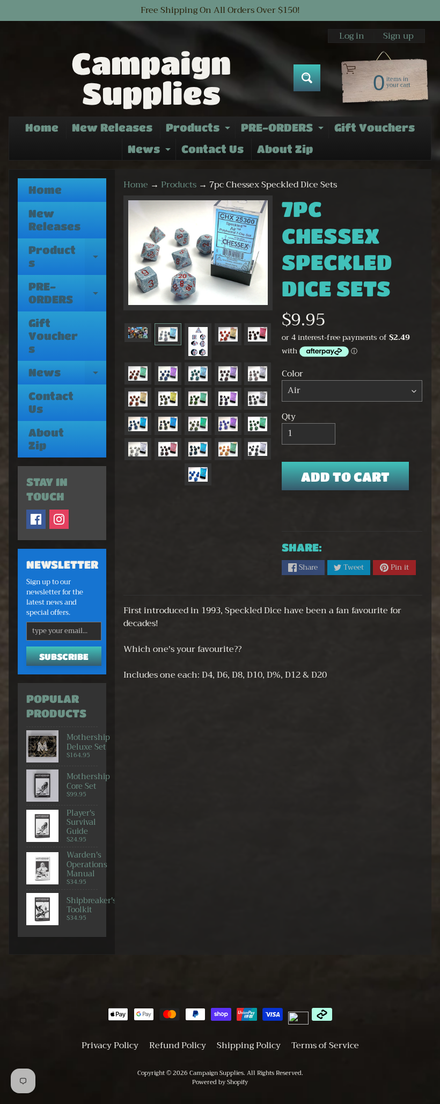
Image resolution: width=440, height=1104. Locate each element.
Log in (351, 36)
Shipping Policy (249, 1045)
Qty (289, 416)
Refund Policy (177, 1045)
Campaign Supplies (151, 78)
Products (199, 130)
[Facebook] (36, 519)
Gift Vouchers (374, 127)
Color (292, 373)
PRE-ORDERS (283, 130)
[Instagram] (59, 519)
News (150, 151)
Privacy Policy (110, 1045)
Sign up (398, 36)
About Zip (285, 149)
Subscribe (64, 656)
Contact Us (212, 149)
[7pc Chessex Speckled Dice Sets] (137, 332)
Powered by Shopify (220, 1082)
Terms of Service (325, 1045)
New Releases (112, 127)
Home (41, 127)
